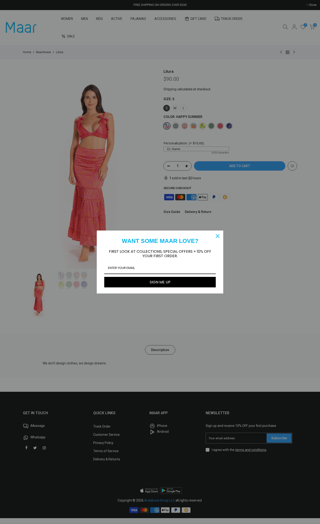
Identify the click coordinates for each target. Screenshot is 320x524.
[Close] (217, 236)
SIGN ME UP (160, 282)
